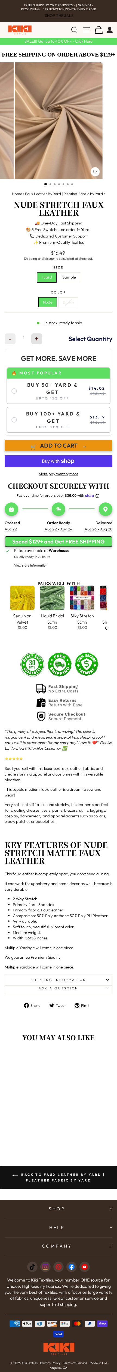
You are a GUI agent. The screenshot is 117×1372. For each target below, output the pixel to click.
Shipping (30, 258)
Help (57, 1227)
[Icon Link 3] (58, 1267)
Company (57, 1246)
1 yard (46, 277)
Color (58, 292)
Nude (48, 302)
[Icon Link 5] (84, 1267)
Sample (69, 277)
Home (17, 193)
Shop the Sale (59, 15)
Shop (57, 1208)
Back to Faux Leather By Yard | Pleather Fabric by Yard (62, 1177)
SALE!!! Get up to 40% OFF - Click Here (58, 41)
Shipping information (58, 980)
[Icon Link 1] (32, 1267)
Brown (68, 302)
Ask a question (58, 988)
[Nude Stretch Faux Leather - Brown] (28, 1127)
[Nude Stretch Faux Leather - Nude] (22, 1127)
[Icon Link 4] (71, 1267)
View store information (30, 565)
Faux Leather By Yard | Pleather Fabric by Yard (64, 193)
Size (58, 267)
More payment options (58, 473)
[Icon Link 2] (45, 1267)
